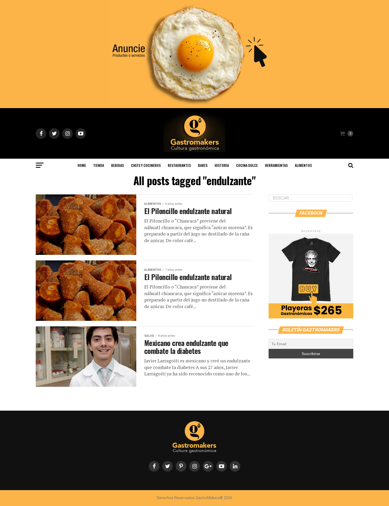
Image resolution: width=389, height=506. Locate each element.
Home (82, 165)
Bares (202, 165)
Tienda (98, 165)
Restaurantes (179, 165)
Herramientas (276, 165)
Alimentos (303, 165)
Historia (222, 165)
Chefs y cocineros (146, 165)
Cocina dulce (247, 165)
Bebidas (117, 165)
